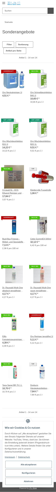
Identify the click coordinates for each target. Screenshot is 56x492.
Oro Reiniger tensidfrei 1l (41, 336)
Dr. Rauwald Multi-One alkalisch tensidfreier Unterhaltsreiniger (12, 289)
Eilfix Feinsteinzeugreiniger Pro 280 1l (14, 338)
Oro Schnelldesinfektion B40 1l (41, 94)
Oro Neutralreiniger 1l (12, 92)
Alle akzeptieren (28, 464)
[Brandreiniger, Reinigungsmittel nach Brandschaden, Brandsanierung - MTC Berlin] (13, 3)
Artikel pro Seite (13, 51)
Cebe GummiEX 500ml (40, 239)
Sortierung (23, 44)
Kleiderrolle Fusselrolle (40, 190)
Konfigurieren (28, 473)
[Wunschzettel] (47, 3)
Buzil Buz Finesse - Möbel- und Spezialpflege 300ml (13, 240)
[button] (42, 3)
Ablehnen (28, 481)
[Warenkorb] (51, 3)
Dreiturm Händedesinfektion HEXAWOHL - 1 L (38, 387)
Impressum (10, 457)
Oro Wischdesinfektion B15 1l (12, 142)
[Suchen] (51, 11)
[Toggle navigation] (3, 2)
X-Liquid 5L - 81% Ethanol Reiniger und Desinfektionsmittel (11, 192)
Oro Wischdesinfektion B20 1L (40, 142)
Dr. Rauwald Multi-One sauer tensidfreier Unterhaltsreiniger (40, 289)
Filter (9, 44)
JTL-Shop (33, 488)
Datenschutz (24, 457)
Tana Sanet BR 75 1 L (12, 385)
